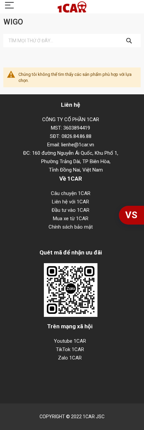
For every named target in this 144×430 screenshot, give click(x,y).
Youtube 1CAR (70, 341)
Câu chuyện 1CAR (70, 193)
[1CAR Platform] (72, 7)
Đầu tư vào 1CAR (70, 210)
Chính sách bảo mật (71, 227)
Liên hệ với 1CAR (70, 202)
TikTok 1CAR (70, 349)
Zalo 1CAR (70, 358)
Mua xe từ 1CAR (70, 219)
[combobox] (72, 40)
